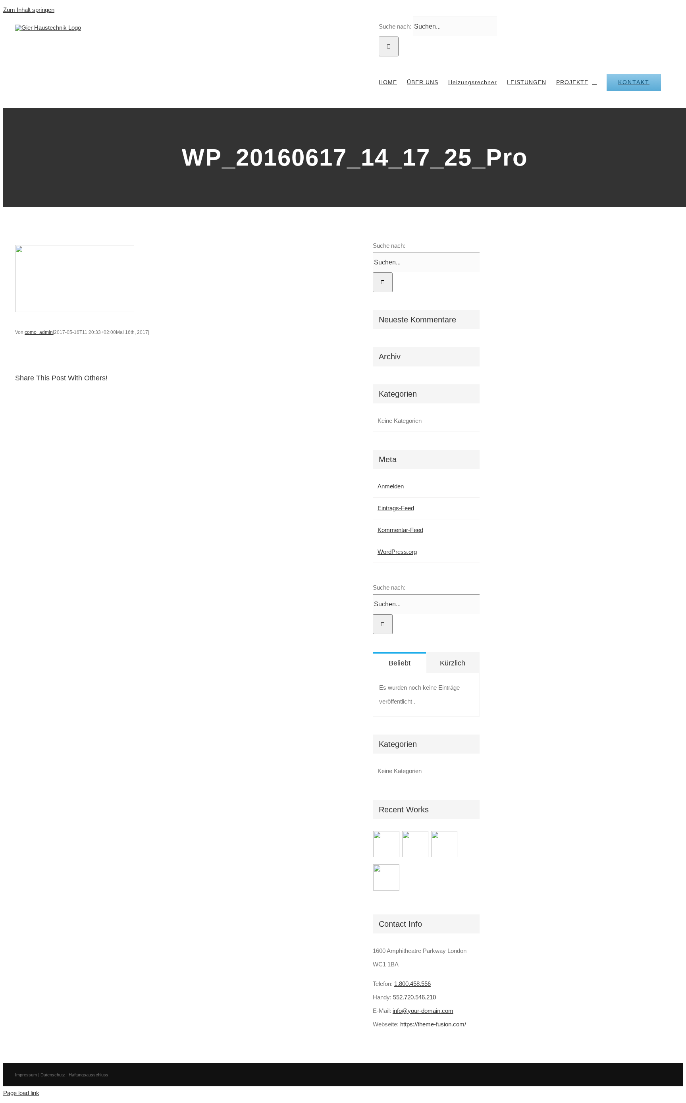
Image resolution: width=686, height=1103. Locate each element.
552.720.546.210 (414, 997)
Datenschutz (52, 1074)
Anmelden (391, 486)
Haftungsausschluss (88, 1074)
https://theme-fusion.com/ (433, 1024)
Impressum (26, 1074)
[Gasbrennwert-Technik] (415, 846)
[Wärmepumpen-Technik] (386, 846)
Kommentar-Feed (400, 529)
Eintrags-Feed (396, 508)
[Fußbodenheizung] (386, 880)
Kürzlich (452, 663)
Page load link (21, 1093)
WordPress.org (397, 551)
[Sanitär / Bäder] (444, 846)
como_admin (39, 332)
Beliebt (399, 663)
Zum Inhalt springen (28, 9)
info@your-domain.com (423, 1010)
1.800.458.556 (412, 983)
